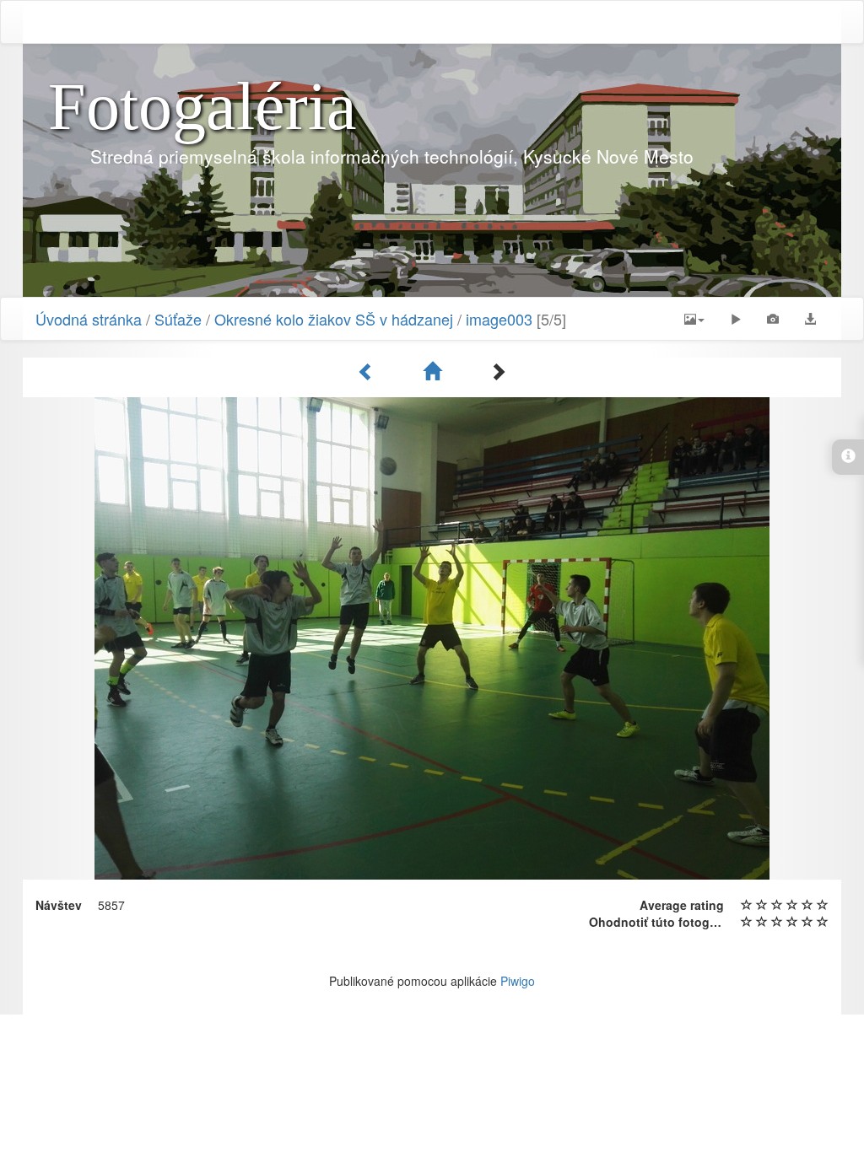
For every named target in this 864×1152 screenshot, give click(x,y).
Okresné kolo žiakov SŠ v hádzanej (333, 319)
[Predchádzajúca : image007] (369, 371)
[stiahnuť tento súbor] (810, 319)
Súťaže (178, 319)
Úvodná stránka (88, 319)
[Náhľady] (434, 371)
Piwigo (517, 980)
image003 (499, 319)
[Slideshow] (735, 319)
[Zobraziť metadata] (772, 319)
